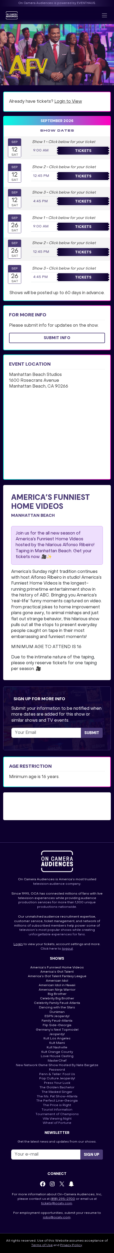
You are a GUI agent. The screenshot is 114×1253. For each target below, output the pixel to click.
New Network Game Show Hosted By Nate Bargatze (57, 1065)
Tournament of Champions (57, 1114)
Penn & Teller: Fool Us (57, 1074)
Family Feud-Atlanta (57, 1020)
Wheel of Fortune (57, 1123)
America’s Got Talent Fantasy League (57, 976)
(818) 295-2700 (62, 1199)
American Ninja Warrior (57, 989)
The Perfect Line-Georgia (57, 1100)
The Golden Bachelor (57, 1087)
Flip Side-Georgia (57, 1025)
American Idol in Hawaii (57, 985)
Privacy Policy (71, 1245)
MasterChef (57, 1060)
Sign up (91, 1154)
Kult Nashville (57, 1047)
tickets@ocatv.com (56, 1203)
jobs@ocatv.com (57, 1217)
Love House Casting (57, 1056)
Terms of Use (42, 1245)
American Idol (57, 980)
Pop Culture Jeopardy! (57, 1078)
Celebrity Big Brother (57, 998)
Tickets (83, 150)
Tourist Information (57, 1109)
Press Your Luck (57, 1083)
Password (57, 1069)
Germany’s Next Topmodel (57, 1029)
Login (18, 944)
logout (67, 948)
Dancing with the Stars (57, 1007)
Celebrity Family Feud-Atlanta (57, 1003)
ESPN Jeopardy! (57, 1016)
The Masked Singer (57, 1092)
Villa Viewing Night (57, 1118)
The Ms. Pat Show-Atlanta (57, 1096)
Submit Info (57, 337)
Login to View (68, 102)
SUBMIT (91, 732)
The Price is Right (57, 1105)
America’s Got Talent (57, 971)
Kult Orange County (57, 1052)
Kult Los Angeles (57, 1038)
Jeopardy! (57, 1034)
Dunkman (57, 1012)
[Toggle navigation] (104, 15)
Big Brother (57, 994)
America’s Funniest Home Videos (57, 967)
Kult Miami (57, 1043)
